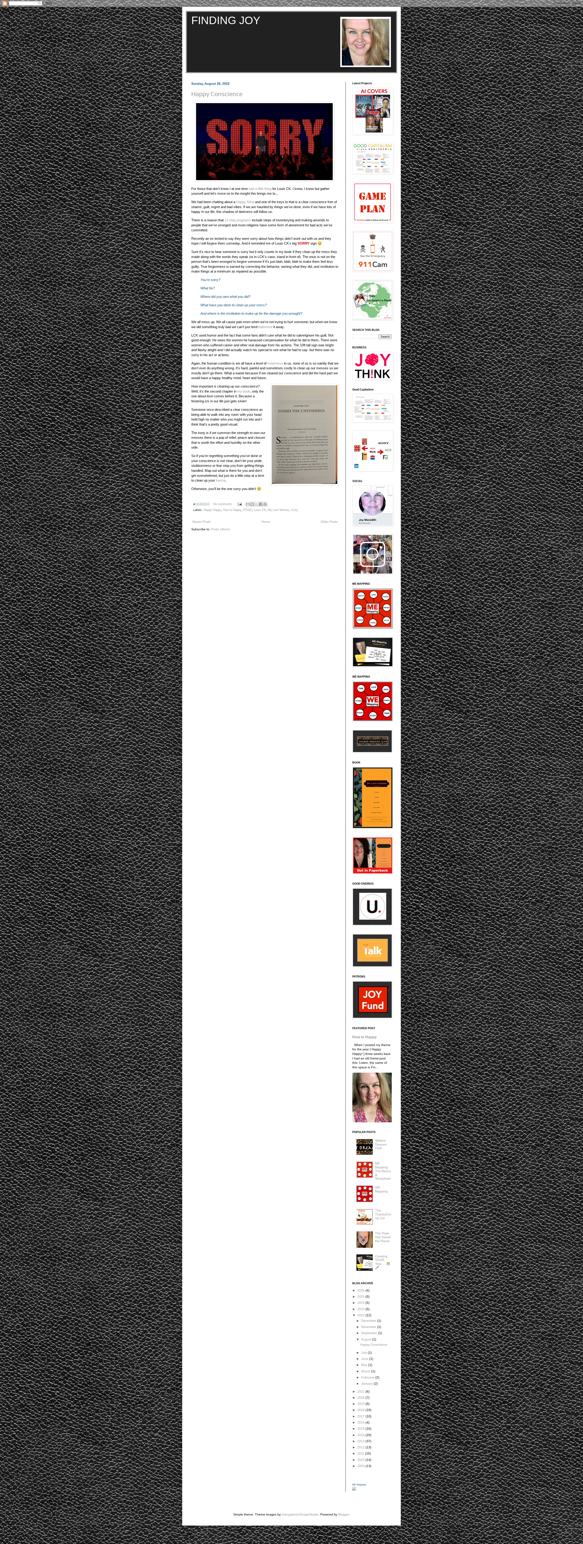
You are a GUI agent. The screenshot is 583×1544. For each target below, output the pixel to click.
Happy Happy (212, 510)
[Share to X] (256, 504)
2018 (361, 1410)
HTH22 (247, 510)
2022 (361, 1315)
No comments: (223, 504)
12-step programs (238, 220)
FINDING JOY (225, 20)
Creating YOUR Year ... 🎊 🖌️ (382, 1261)
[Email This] (247, 504)
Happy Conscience (217, 93)
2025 (361, 1296)
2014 (361, 1435)
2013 (361, 1441)
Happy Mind (245, 202)
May (364, 1365)
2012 (361, 1447)
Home (265, 521)
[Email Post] (239, 504)
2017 (361, 1416)
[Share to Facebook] (260, 504)
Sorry (294, 510)
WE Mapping (381, 1189)
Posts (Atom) (220, 529)
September (369, 1333)
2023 (361, 1309)
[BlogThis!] (252, 504)
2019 (361, 1404)
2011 (361, 1453)
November (369, 1327)
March (366, 1371)
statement (265, 327)
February (368, 1377)
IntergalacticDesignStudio (300, 1514)
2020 (361, 1397)
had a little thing (260, 189)
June (365, 1358)
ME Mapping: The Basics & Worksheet (383, 1170)
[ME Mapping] (354, 1489)
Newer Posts (201, 521)
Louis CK (260, 510)
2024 (361, 1302)
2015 (361, 1428)
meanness (275, 363)
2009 (361, 1466)
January (367, 1383)
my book (243, 391)
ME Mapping (359, 1484)
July (364, 1352)
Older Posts (329, 521)
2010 (361, 1460)
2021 (361, 1391)
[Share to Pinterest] (265, 504)
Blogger (343, 1514)
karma (220, 480)
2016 (361, 1422)
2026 (361, 1290)
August (366, 1339)
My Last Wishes (278, 510)
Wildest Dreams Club (380, 1144)
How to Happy (232, 510)
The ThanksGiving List (383, 1214)
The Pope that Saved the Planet (383, 1237)
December (369, 1320)
